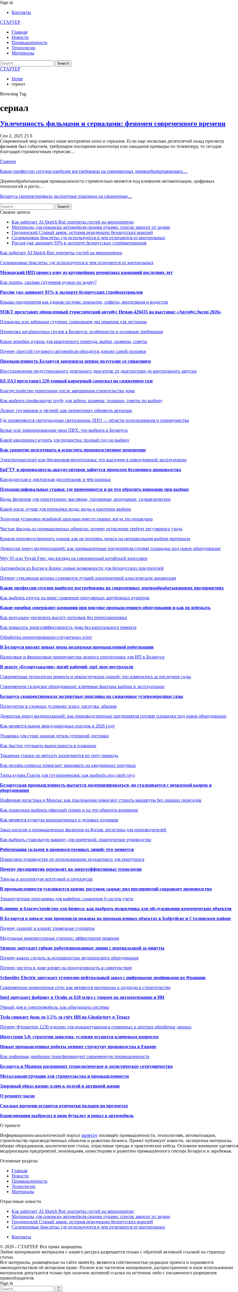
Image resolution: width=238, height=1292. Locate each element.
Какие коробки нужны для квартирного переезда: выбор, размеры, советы (73, 341)
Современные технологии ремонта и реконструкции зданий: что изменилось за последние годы (95, 676)
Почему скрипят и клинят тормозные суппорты (47, 928)
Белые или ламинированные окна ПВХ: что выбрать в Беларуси (64, 430)
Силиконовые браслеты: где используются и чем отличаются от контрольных (88, 237)
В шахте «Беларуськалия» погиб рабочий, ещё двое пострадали (66, 666)
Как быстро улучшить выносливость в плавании (48, 745)
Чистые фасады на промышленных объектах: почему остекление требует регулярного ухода (91, 528)
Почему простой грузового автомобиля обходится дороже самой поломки (73, 351)
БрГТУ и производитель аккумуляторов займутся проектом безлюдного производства (90, 469)
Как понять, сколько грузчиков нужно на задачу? (48, 282)
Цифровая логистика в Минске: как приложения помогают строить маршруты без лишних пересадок (100, 800)
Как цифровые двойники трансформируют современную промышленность (74, 1056)
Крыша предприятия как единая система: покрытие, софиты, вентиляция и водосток (84, 302)
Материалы (23, 52)
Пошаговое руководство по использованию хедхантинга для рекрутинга (72, 859)
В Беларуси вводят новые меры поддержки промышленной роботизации (77, 647)
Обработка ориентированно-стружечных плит (46, 637)
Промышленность (29, 42)
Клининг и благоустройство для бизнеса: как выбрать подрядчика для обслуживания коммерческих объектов (116, 908)
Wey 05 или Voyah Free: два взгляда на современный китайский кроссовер (73, 558)
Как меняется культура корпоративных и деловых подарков (59, 819)
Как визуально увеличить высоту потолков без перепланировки (63, 617)
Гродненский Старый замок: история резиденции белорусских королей (82, 232)
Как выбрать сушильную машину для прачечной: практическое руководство (75, 839)
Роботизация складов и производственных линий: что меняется (67, 849)
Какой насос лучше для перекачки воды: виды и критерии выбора (65, 509)
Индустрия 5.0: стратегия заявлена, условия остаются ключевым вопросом (79, 1036)
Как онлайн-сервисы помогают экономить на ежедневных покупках (68, 765)
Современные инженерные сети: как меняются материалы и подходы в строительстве (85, 987)
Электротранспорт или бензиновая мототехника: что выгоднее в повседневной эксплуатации (93, 459)
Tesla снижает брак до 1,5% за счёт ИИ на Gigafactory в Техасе (65, 1017)
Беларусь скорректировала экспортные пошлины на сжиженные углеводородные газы (91, 696)
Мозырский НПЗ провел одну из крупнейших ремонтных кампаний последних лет (86, 272)
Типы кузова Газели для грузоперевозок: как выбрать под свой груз (67, 775)
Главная (19, 32)
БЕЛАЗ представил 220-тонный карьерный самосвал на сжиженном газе (76, 380)
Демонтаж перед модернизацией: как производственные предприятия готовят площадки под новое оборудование (113, 716)
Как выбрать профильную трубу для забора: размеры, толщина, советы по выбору (81, 400)
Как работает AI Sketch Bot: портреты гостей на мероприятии (73, 221)
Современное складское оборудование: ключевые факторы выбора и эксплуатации (82, 686)
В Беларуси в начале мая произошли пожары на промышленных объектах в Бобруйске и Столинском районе (115, 918)
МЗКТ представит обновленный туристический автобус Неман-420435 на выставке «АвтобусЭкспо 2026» (110, 311)
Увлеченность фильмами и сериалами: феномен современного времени (113, 123)
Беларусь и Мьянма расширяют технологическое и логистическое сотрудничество (86, 1066)
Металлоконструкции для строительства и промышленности (64, 1076)
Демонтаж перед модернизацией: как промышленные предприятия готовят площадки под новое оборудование (110, 548)
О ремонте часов (17, 1095)
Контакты (21, 12)
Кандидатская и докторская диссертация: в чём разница (55, 479)
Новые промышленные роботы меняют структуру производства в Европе (78, 1046)
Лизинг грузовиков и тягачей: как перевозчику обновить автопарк (66, 410)
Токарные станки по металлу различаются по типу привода (59, 755)
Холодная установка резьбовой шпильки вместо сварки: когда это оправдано (76, 518)
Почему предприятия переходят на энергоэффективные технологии (71, 869)
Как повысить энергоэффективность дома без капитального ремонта (68, 627)
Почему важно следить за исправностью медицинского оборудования (69, 957)
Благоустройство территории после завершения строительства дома (67, 390)
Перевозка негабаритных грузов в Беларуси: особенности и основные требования (81, 331)
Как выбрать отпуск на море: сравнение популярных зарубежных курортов (74, 597)
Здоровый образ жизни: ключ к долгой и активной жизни (60, 1086)
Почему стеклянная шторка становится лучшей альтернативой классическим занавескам (88, 578)
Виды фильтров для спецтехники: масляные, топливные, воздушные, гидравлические (85, 499)
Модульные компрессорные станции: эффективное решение (59, 938)
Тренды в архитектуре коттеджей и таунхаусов (46, 879)
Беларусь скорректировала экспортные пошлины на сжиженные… (66, 196)
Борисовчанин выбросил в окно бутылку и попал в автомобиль (67, 1115)
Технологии (23, 47)
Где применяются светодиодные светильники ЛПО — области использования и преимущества (94, 420)
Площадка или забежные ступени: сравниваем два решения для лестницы (73, 321)
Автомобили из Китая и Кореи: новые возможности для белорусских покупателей (82, 568)
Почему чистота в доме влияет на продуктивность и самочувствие (66, 967)
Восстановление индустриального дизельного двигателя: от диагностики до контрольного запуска (98, 371)
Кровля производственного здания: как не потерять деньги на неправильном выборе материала (95, 538)
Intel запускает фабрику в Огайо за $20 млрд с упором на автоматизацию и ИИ (82, 997)
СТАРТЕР (10, 22)
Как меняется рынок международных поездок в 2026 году (57, 725)
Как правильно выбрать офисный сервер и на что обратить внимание (69, 810)
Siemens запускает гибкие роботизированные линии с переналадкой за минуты (82, 948)
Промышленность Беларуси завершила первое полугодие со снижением (75, 361)
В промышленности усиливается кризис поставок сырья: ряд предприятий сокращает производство (106, 888)
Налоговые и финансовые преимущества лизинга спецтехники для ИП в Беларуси (82, 656)
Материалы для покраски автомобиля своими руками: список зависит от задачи (91, 227)
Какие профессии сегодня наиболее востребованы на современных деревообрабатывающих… (93, 171)
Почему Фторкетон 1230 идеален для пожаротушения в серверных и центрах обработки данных (96, 1026)
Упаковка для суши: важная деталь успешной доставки (54, 735)
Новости (20, 37)
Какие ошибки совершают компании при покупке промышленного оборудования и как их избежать (105, 607)
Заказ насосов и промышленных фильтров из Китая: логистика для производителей (83, 829)
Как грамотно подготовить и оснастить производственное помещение (73, 449)
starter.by (89, 1135)
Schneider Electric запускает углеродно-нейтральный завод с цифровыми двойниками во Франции (102, 977)
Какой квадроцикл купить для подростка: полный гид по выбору (64, 440)
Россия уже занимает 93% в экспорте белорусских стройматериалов (79, 242)
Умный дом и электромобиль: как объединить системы (54, 1007)
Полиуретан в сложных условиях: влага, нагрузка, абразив (58, 706)
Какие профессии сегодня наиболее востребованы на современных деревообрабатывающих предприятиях (112, 587)
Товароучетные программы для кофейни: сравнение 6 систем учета (66, 898)
